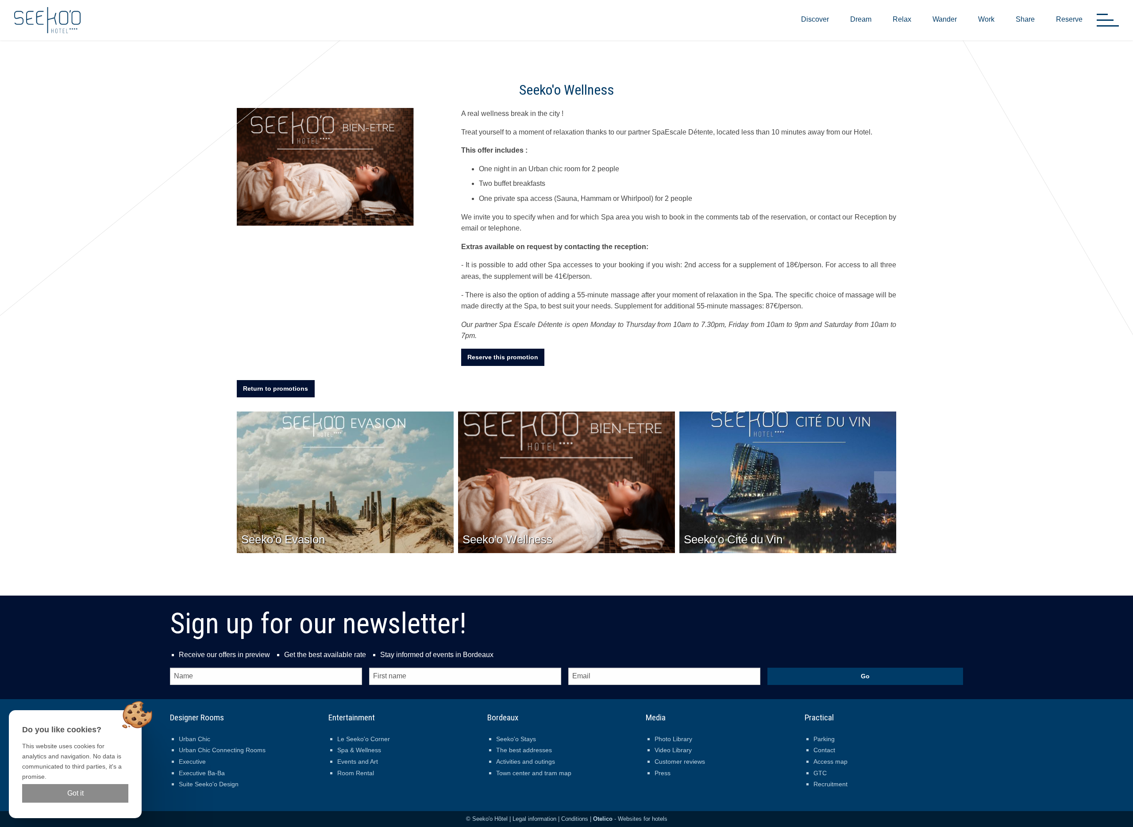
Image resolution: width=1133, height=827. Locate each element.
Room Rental (355, 773)
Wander (945, 19)
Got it (75, 793)
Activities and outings (525, 761)
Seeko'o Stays (516, 738)
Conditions (574, 818)
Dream (860, 19)
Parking (824, 738)
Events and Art (357, 761)
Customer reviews (680, 761)
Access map (830, 761)
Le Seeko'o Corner (363, 738)
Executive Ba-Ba (202, 773)
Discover (815, 19)
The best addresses (524, 750)
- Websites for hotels (630, 818)
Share (1025, 19)
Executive (192, 761)
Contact (824, 750)
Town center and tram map (533, 773)
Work (986, 19)
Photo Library (673, 738)
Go (865, 676)
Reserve (1069, 19)
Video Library (673, 750)
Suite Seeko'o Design (209, 784)
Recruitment (830, 784)
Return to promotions (275, 388)
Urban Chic (194, 738)
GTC (820, 773)
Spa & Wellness (359, 750)
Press (663, 773)
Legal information (534, 818)
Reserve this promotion (502, 357)
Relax (902, 19)
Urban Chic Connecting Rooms (222, 750)
